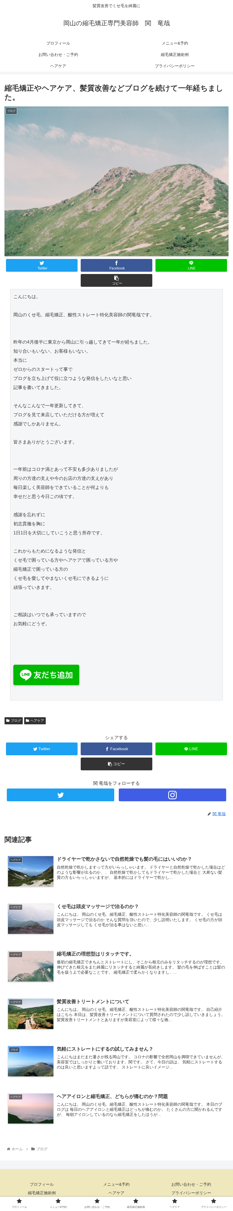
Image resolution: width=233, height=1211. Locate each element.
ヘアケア (37, 721)
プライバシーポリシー (191, 1193)
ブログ (16, 721)
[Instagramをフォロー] (172, 794)
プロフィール (42, 1184)
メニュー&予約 (116, 1184)
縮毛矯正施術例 (42, 1193)
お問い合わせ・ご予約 (191, 1184)
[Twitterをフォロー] (60, 794)
